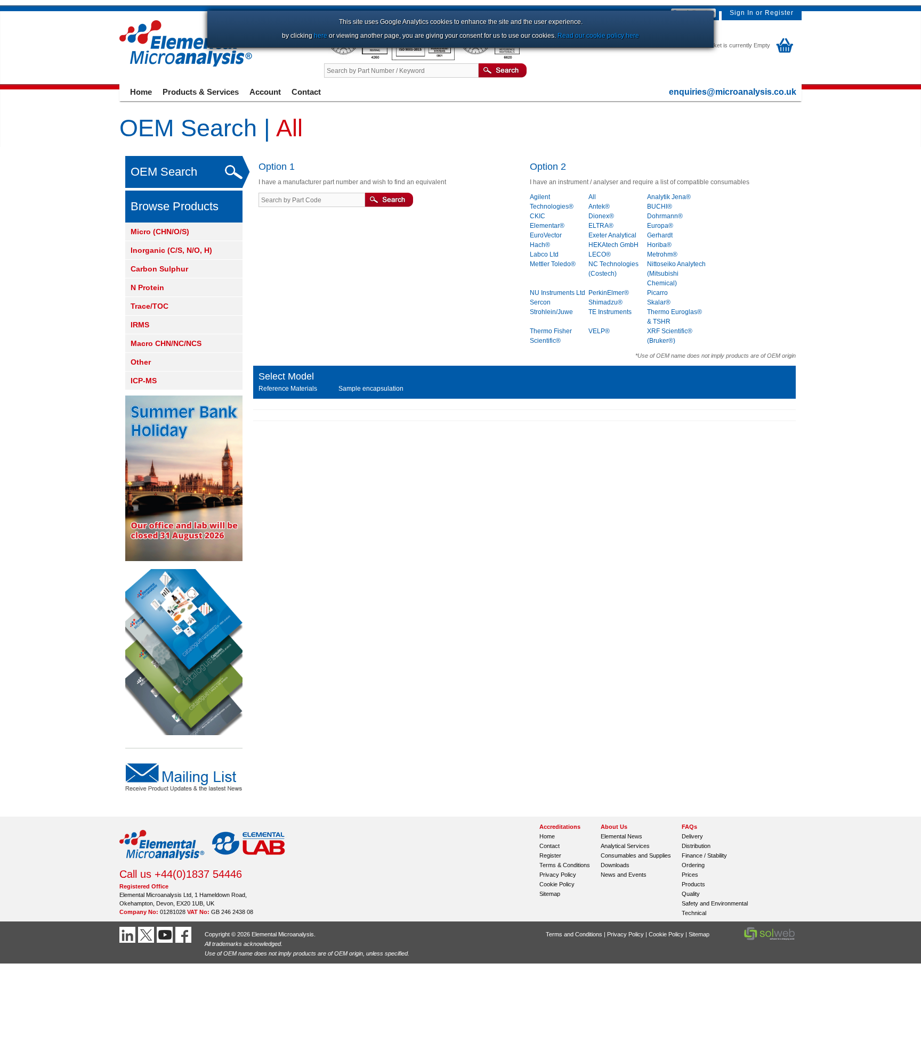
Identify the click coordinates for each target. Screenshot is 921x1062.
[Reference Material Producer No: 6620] (489, 58)
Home (141, 91)
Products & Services (201, 91)
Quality (691, 894)
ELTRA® (600, 225)
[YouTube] (166, 935)
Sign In (742, 13)
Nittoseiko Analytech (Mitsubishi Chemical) (676, 273)
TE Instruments (610, 312)
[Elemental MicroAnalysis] (162, 863)
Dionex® (601, 216)
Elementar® (547, 225)
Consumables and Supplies (636, 855)
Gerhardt (660, 235)
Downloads (615, 865)
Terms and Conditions (574, 934)
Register (779, 13)
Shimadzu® (605, 302)
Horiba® (659, 245)
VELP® (599, 331)
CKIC (537, 216)
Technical (694, 913)
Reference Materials (287, 388)
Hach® (540, 245)
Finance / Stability (704, 855)
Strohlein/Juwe (551, 312)
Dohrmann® (665, 216)
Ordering (693, 865)
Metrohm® (662, 254)
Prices (690, 874)
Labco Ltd (544, 254)
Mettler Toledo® (553, 264)
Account (265, 91)
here (320, 35)
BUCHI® (659, 206)
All (592, 197)
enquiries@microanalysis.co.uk (732, 91)
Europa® (660, 225)
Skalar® (658, 302)
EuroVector (546, 235)
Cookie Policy (557, 884)
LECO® (599, 254)
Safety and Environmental (715, 903)
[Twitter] (147, 935)
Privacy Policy (557, 874)
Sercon (540, 302)
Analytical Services (625, 846)
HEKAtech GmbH (613, 245)
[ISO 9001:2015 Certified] (424, 58)
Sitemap (549, 894)
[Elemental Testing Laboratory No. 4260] (358, 58)
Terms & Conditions (564, 865)
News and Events (624, 874)
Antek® (599, 206)
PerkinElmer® (608, 293)
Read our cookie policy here (598, 35)
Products (693, 884)
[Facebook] (184, 935)
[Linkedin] (128, 935)
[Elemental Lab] (249, 863)
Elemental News (621, 836)
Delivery (692, 836)
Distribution (696, 846)
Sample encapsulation (370, 388)
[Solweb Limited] (769, 939)
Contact (306, 91)
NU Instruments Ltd (557, 293)
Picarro (657, 293)
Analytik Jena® (669, 197)
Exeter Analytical (612, 235)
